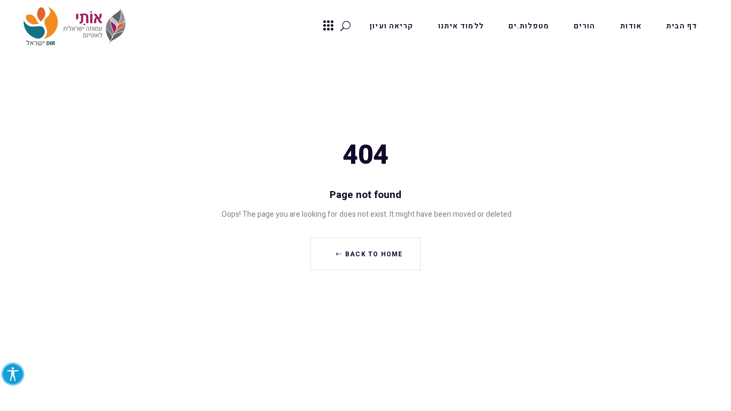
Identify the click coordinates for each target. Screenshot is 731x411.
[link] (13, 374)
